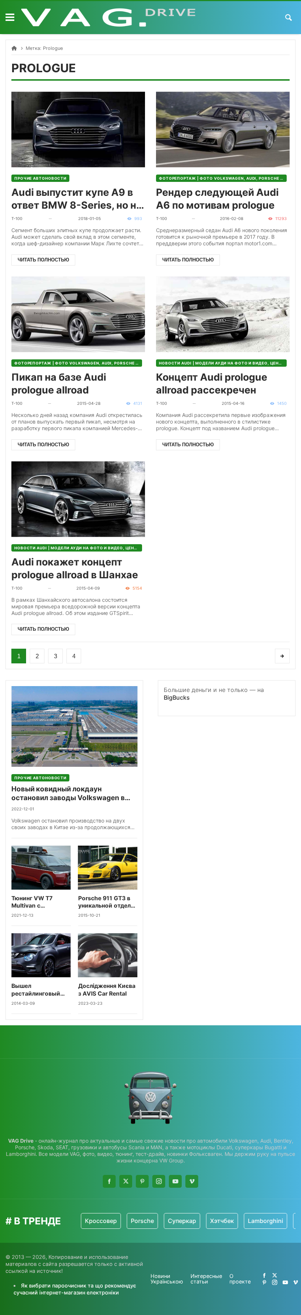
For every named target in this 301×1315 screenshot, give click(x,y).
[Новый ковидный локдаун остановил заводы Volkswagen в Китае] (74, 726)
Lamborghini (251, 1220)
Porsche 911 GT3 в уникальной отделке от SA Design (107, 902)
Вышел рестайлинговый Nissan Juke (35, 989)
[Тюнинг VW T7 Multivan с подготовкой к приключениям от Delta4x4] (41, 868)
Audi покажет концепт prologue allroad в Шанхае (74, 568)
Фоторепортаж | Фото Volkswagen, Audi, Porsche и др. (223, 178)
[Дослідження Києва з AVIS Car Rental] (108, 955)
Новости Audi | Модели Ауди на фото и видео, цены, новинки (223, 363)
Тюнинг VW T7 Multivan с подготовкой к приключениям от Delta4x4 (37, 902)
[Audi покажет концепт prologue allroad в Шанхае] (78, 499)
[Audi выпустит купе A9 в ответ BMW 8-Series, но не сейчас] (78, 129)
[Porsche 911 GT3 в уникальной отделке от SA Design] (108, 868)
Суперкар (167, 1220)
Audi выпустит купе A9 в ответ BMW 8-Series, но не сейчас (76, 199)
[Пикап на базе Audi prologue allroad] (78, 314)
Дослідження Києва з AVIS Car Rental (106, 989)
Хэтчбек (208, 1220)
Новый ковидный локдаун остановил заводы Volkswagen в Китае (68, 794)
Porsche (127, 1220)
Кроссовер (86, 1220)
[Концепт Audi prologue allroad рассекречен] (223, 314)
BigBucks (177, 697)
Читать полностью (43, 260)
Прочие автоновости (40, 178)
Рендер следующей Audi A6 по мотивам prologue (217, 198)
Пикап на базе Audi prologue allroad (58, 383)
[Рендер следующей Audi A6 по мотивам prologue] (223, 129)
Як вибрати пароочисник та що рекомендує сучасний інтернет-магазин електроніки (75, 1289)
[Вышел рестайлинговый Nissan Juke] (41, 955)
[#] (264, 1275)
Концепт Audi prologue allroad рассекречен (211, 383)
